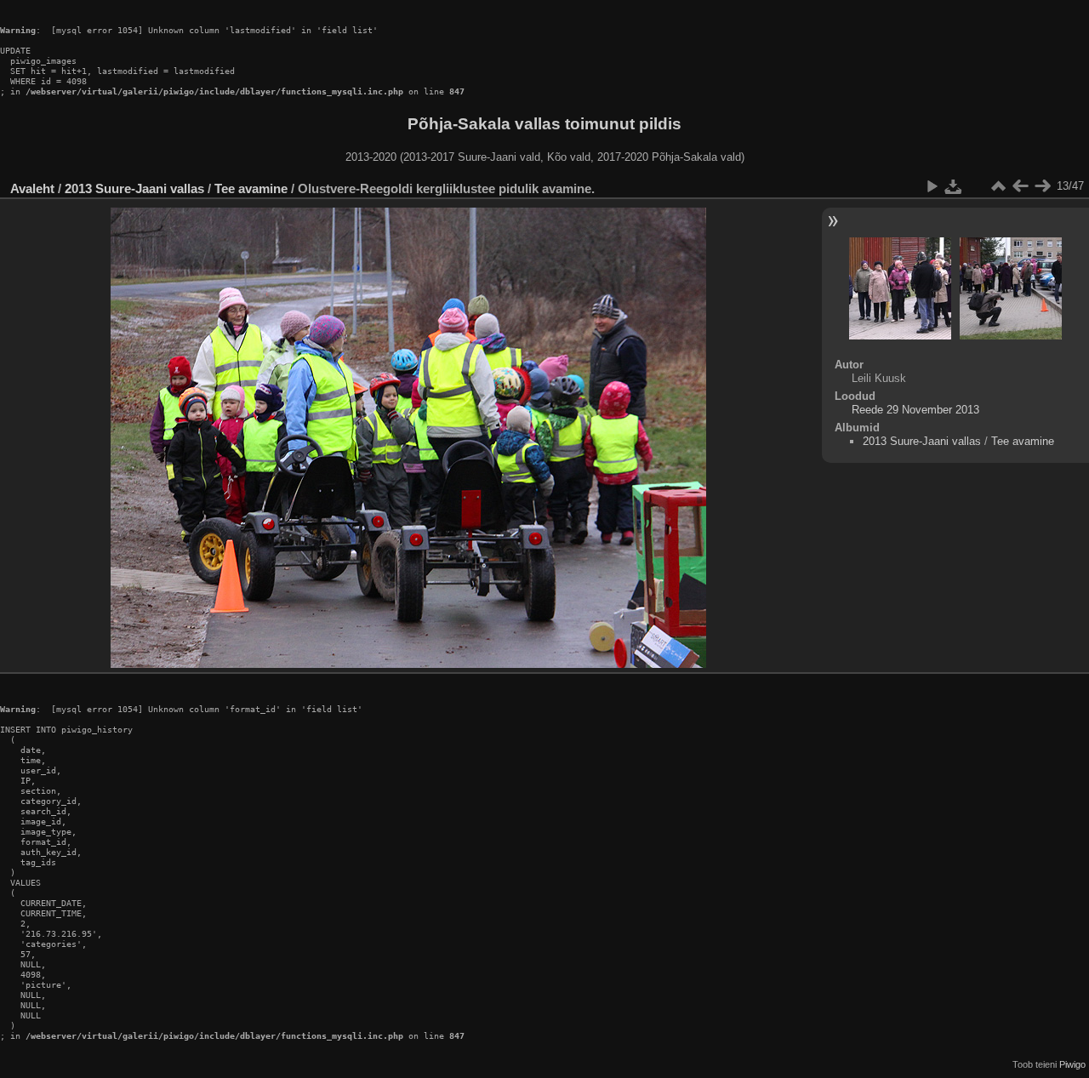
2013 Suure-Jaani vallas (134, 188)
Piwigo (1072, 1064)
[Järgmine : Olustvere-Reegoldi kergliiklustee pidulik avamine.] (1042, 186)
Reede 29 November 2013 (915, 409)
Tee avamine (251, 188)
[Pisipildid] (998, 186)
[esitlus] (932, 186)
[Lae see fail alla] (954, 186)
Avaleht (32, 188)
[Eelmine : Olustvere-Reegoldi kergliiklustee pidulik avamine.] (1020, 186)
